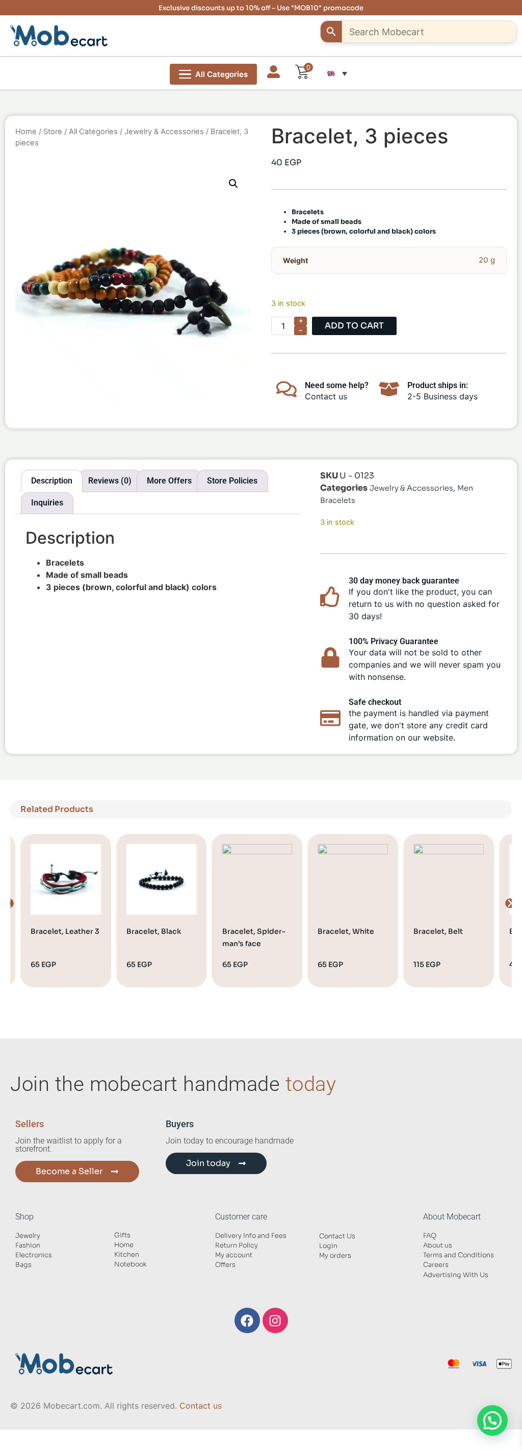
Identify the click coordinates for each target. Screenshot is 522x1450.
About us (437, 1245)
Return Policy (236, 1245)
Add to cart (354, 325)
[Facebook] (247, 1320)
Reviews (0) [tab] (110, 481)
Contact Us (337, 1236)
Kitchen (126, 1255)
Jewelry (27, 1236)
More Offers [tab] (169, 481)
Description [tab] (51, 481)
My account (233, 1255)
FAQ (429, 1236)
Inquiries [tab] (47, 502)
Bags (23, 1265)
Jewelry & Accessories (164, 131)
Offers (225, 1265)
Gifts (122, 1235)
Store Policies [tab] (232, 481)
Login (328, 1246)
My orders (335, 1256)
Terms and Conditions (458, 1255)
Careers (436, 1265)
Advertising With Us (455, 1275)
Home (26, 131)
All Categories (93, 131)
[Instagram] (275, 1320)
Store (52, 131)
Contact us (200, 1406)
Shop (24, 1217)
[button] (337, 73)
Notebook (130, 1264)
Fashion (27, 1245)
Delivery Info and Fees (250, 1236)
